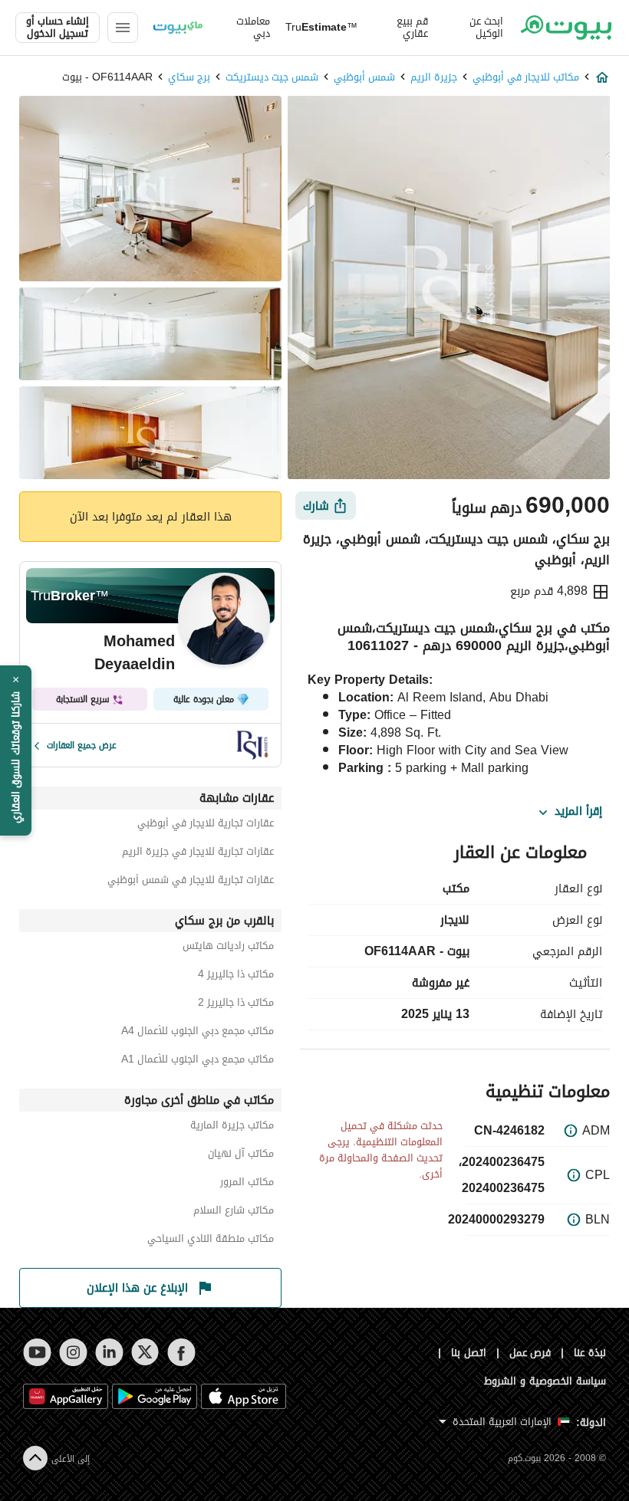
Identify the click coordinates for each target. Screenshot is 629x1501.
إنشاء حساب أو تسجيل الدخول (57, 27)
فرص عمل (530, 1352)
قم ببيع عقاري (412, 27)
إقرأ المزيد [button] (578, 812)
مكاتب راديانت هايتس (228, 948)
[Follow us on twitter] (145, 1352)
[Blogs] (178, 27)
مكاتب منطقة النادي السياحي (210, 1241)
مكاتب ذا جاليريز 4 (236, 976)
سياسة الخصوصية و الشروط (545, 1381)
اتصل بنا (468, 1352)
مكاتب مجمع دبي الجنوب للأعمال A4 (197, 1033)
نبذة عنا (590, 1352)
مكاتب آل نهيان (241, 1156)
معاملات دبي (253, 27)
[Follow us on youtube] (37, 1352)
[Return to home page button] (566, 27)
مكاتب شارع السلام (233, 1212)
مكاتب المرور (247, 1184)
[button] (15, 750)
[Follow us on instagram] (73, 1352)
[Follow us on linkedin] (109, 1352)
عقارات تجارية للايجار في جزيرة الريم (198, 854)
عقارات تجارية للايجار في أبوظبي (205, 825)
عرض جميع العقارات (82, 745)
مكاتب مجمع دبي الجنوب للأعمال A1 (197, 1061)
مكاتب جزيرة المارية (232, 1127)
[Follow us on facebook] (181, 1352)
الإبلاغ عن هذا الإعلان (137, 1287)
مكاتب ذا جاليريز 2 (236, 1005)
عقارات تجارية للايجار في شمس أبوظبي (190, 882)
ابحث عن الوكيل (486, 27)
